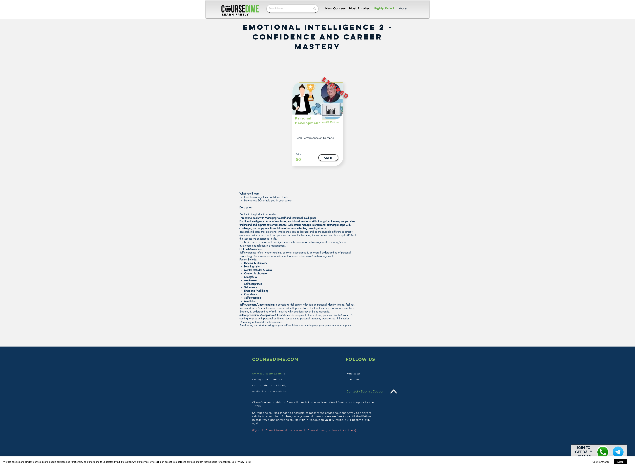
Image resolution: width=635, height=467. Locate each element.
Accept (620, 461)
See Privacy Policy (241, 461)
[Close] (631, 461)
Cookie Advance (601, 461)
